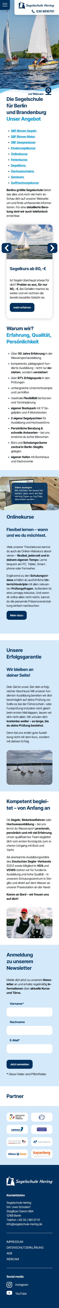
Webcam (13, 1259)
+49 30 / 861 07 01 (28, 1220)
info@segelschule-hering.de (24, 1224)
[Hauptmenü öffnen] (5, 5)
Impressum (15, 1241)
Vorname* (17, 1003)
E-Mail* (15, 1040)
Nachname (17, 1022)
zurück (6, 248)
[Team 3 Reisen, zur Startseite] (36, 5)
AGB (9, 1253)
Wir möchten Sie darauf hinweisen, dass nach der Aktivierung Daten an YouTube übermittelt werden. (29, 493)
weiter (52, 248)
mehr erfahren (22, 307)
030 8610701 (45, 11)
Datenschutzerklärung (25, 1247)
